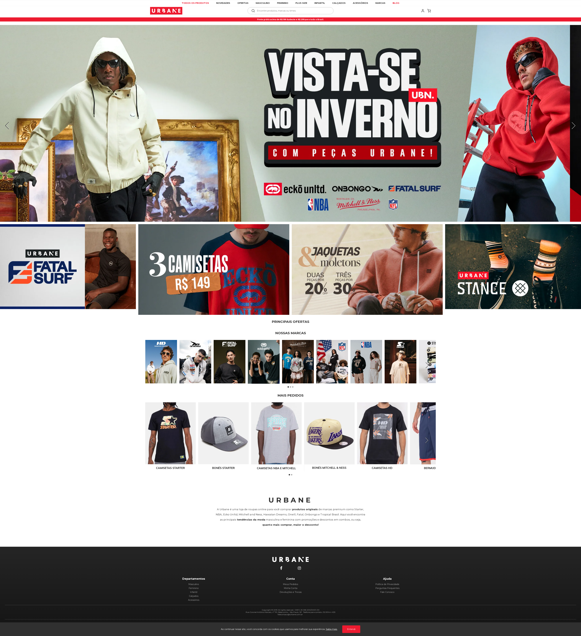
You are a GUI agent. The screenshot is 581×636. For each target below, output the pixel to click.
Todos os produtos (195, 3)
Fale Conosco (387, 592)
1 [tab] (288, 387)
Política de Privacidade (387, 584)
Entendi (351, 629)
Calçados (339, 3)
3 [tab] (292, 387)
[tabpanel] (290, 123)
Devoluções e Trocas (291, 592)
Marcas (380, 3)
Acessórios (360, 3)
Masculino (263, 3)
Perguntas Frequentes (387, 588)
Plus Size (301, 3)
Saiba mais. (331, 629)
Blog (396, 3)
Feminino (282, 3)
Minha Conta (290, 588)
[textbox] (292, 11)
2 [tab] (290, 387)
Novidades (223, 3)
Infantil (319, 3)
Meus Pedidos (290, 584)
